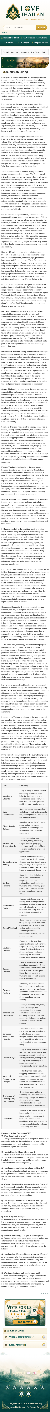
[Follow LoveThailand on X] (35, 1387)
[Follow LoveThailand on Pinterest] (14, 1387)
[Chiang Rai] (25, 62)
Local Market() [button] (17, 1344)
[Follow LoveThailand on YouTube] (28, 1387)
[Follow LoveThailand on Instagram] (21, 1387)
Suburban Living (15, 1331)
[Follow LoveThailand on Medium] (28, 1394)
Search (41, 27)
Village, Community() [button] (21, 1337)
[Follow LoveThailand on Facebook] (7, 1387)
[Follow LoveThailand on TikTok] (42, 1387)
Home (4, 32)
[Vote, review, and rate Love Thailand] (25, 1312)
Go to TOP (44, 1293)
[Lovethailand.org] (25, 11)
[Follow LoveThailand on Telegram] (21, 1394)
